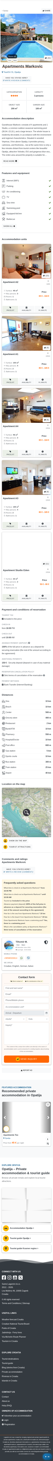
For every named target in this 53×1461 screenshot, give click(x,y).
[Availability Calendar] (48, 1143)
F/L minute (43, 310)
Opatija (5, 11)
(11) (47, 564)
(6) (47, 420)
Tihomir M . (12, 56)
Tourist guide (7, 1363)
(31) (49, 58)
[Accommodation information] (48, 1139)
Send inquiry (28, 1059)
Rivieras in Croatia (10, 1376)
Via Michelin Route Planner (14, 1337)
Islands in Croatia (9, 1381)
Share (47, 11)
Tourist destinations (10, 1359)
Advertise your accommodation (17, 1416)
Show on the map (17, 841)
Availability (26, 310)
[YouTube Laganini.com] (15, 1277)
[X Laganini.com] (20, 1277)
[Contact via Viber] (28, 958)
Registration (9, 1424)
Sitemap (26, 1303)
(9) (47, 348)
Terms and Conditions (11, 1303)
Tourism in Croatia (10, 1341)
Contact (5, 1397)
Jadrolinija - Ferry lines (12, 1332)
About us (6, 1401)
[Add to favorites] (48, 1104)
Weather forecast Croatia (13, 1319)
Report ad (27, 1070)
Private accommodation (12, 1372)
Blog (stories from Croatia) (13, 1368)
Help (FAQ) (7, 1406)
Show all (8, 226)
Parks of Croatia (9, 1328)
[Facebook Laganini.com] (4, 1277)
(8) (47, 492)
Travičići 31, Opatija (12, 72)
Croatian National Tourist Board (15, 1324)
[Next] (45, 1117)
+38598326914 (10, 958)
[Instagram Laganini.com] (9, 1277)
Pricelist (10, 310)
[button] (26, 812)
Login (6, 1420)
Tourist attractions (19, 847)
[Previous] (7, 1117)
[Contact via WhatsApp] (21, 958)
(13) (47, 276)
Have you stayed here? (17, 79)
